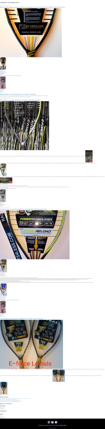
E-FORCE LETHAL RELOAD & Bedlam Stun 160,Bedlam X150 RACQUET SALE (23, 209)
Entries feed (1, 416)
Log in (1, 415)
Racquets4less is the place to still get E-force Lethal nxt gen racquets (21, 318)
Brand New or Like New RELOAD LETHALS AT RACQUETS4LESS (20, 100)
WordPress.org (2, 418)
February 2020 (2, 407)
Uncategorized (2, 412)
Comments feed (2, 417)
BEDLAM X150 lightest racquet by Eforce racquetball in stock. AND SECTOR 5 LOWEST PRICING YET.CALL (32, 7)
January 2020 (2, 408)
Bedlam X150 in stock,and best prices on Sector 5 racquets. (18, 94)
